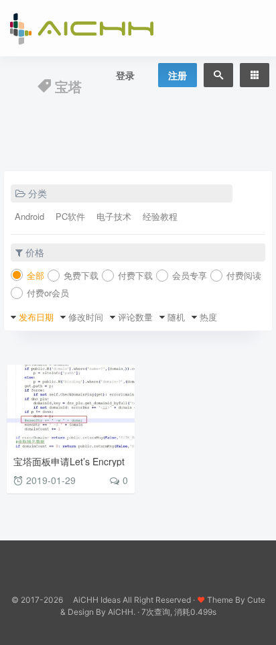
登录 (125, 75)
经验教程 (160, 216)
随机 (176, 316)
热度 (208, 316)
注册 (177, 75)
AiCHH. (121, 612)
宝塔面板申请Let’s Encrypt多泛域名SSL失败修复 (69, 466)
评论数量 (135, 316)
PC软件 (70, 216)
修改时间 (85, 316)
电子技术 (113, 216)
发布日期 (36, 316)
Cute (256, 600)
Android (29, 216)
